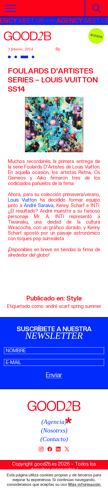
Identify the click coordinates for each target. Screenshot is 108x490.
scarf (64, 306)
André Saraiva (38, 205)
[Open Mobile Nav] (10, 8)
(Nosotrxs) (54, 430)
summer (93, 306)
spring (77, 306)
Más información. (84, 484)
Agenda (96, 36)
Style (74, 298)
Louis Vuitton (22, 200)
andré (51, 306)
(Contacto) (54, 439)
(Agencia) (54, 421)
